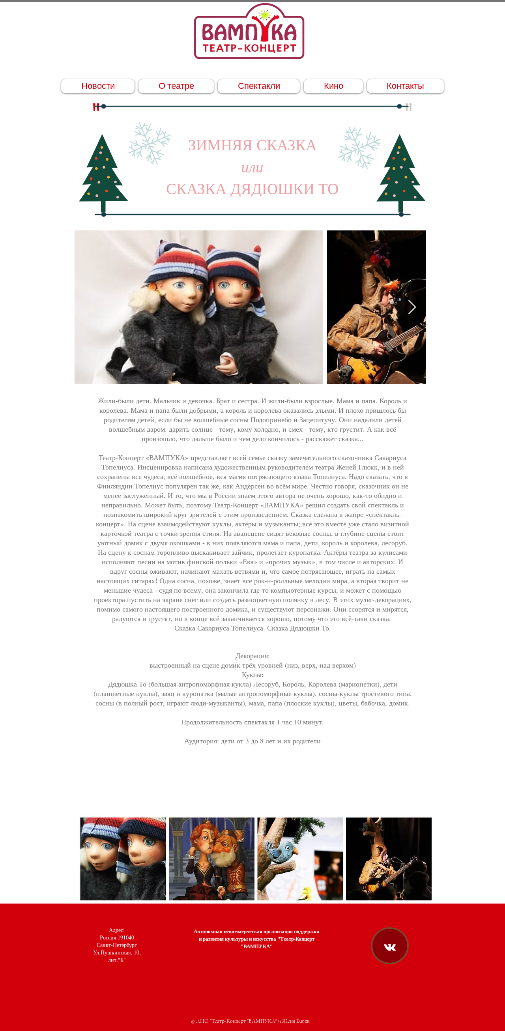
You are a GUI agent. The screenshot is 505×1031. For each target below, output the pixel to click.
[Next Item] (412, 307)
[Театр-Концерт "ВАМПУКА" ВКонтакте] (390, 947)
